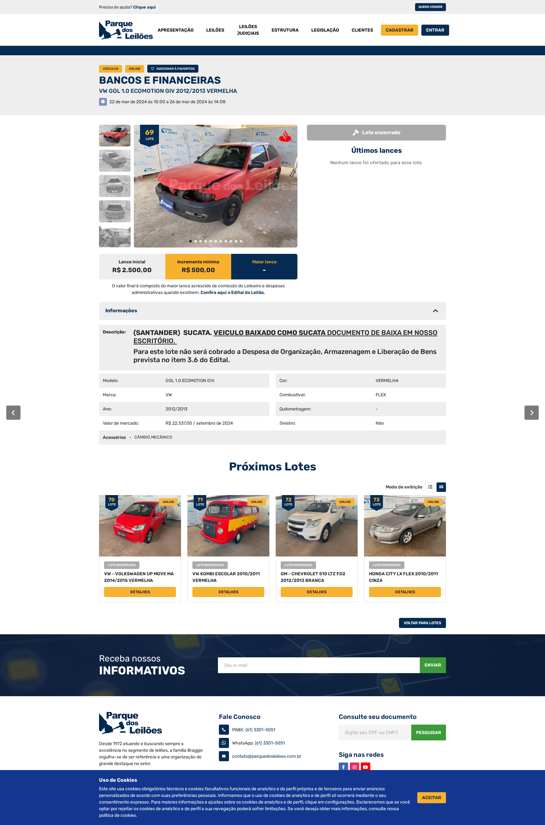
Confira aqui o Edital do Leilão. (233, 292)
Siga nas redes (361, 754)
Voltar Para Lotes (422, 623)
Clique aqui (144, 7)
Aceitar (431, 797)
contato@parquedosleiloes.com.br (266, 756)
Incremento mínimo (198, 262)
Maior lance (264, 262)
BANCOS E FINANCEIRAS (160, 80)
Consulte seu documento (378, 716)
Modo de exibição (404, 487)
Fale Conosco (240, 716)
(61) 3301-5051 (260, 729)
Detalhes (140, 592)
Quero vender (430, 7)
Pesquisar (428, 732)
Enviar (433, 665)
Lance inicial (132, 262)
